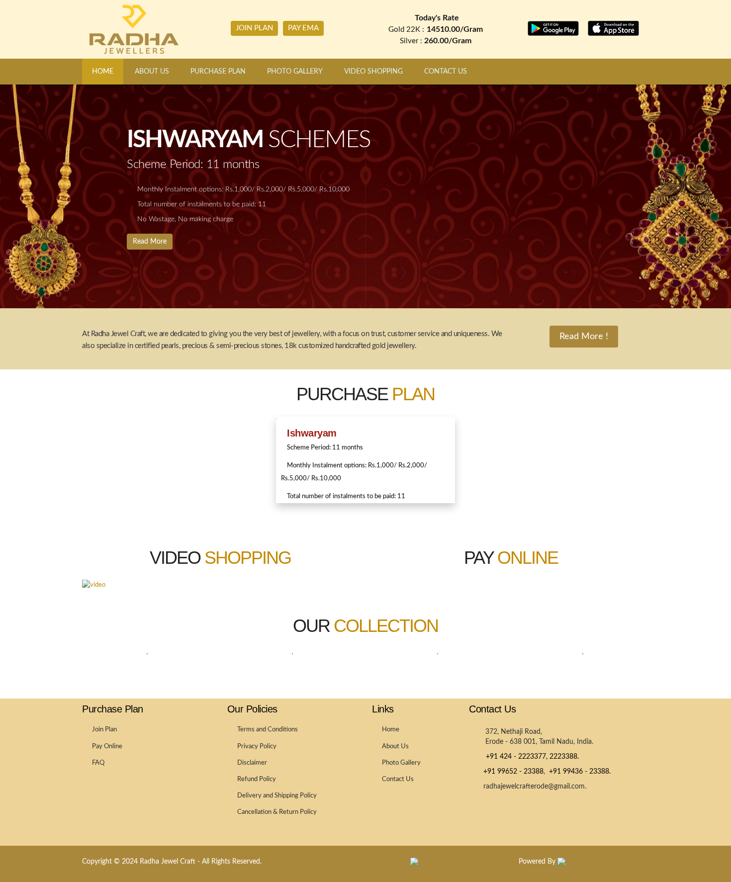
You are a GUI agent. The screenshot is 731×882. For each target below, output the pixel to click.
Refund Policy (256, 779)
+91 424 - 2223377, (515, 756)
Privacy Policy (256, 746)
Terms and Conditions (267, 729)
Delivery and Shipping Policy (277, 796)
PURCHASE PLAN (218, 71)
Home (390, 729)
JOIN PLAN (254, 28)
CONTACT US (445, 71)
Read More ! (583, 336)
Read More (150, 241)
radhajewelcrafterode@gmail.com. (533, 786)
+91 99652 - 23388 (512, 771)
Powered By (538, 861)
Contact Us (398, 779)
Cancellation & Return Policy (277, 812)
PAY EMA (303, 28)
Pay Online (107, 746)
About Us (395, 746)
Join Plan (104, 729)
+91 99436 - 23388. (578, 771)
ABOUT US (152, 71)
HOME (102, 71)
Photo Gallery (401, 763)
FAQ (98, 763)
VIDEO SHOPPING (373, 71)
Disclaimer (252, 763)
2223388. (564, 756)
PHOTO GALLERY (295, 71)
